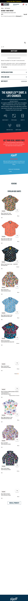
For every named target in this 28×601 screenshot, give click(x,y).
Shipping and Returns (7, 72)
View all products (14, 503)
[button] (14, 54)
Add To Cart (14, 51)
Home (2, 8)
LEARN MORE (24, 81)
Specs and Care (5, 77)
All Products (7, 8)
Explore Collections (14, 1)
